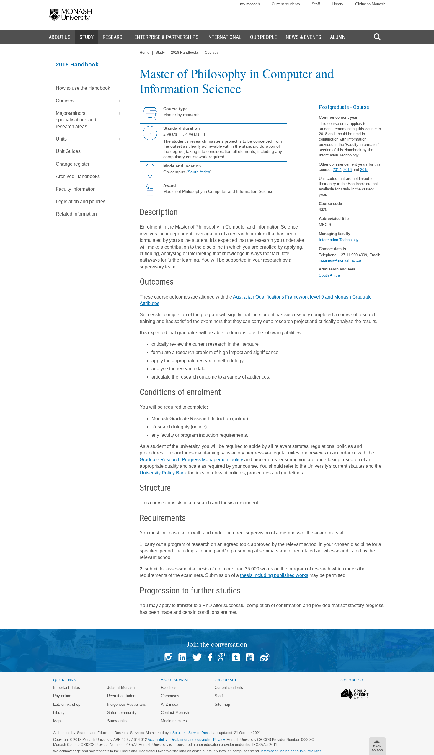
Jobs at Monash (121, 687)
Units (61, 138)
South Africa (329, 275)
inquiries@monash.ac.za (340, 260)
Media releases (174, 721)
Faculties (169, 687)
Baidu (265, 657)
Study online (117, 721)
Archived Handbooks (78, 176)
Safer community (121, 712)
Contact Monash (175, 712)
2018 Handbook (77, 64)
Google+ (222, 657)
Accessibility (157, 740)
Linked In (182, 657)
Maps (58, 721)
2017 (337, 169)
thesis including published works (274, 575)
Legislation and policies (80, 201)
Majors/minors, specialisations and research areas (76, 120)
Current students (286, 4)
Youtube (250, 657)
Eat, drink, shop (66, 704)
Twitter (197, 657)
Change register (72, 164)
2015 (364, 169)
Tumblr (236, 657)
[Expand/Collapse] (117, 100)
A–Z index (169, 704)
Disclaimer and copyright (190, 740)
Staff (316, 4)
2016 (347, 169)
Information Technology (339, 240)
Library (337, 4)
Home (144, 52)
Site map (222, 704)
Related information (76, 213)
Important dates (66, 687)
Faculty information (76, 189)
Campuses (170, 696)
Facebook (210, 657)
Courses (65, 100)
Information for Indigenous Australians (291, 751)
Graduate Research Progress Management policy (191, 459)
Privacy (219, 740)
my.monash (250, 4)
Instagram (168, 657)
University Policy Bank (163, 472)
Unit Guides (68, 151)
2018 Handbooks (185, 52)
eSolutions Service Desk (190, 733)
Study (160, 52)
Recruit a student (121, 696)
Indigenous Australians (126, 704)
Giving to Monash (370, 4)
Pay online (62, 696)
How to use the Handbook (83, 88)
